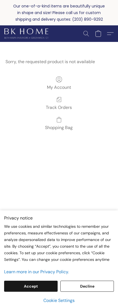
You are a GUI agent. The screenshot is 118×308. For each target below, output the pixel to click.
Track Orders (59, 107)
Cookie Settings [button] (59, 300)
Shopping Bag (59, 127)
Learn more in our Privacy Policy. (36, 272)
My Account (59, 87)
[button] (27, 33)
